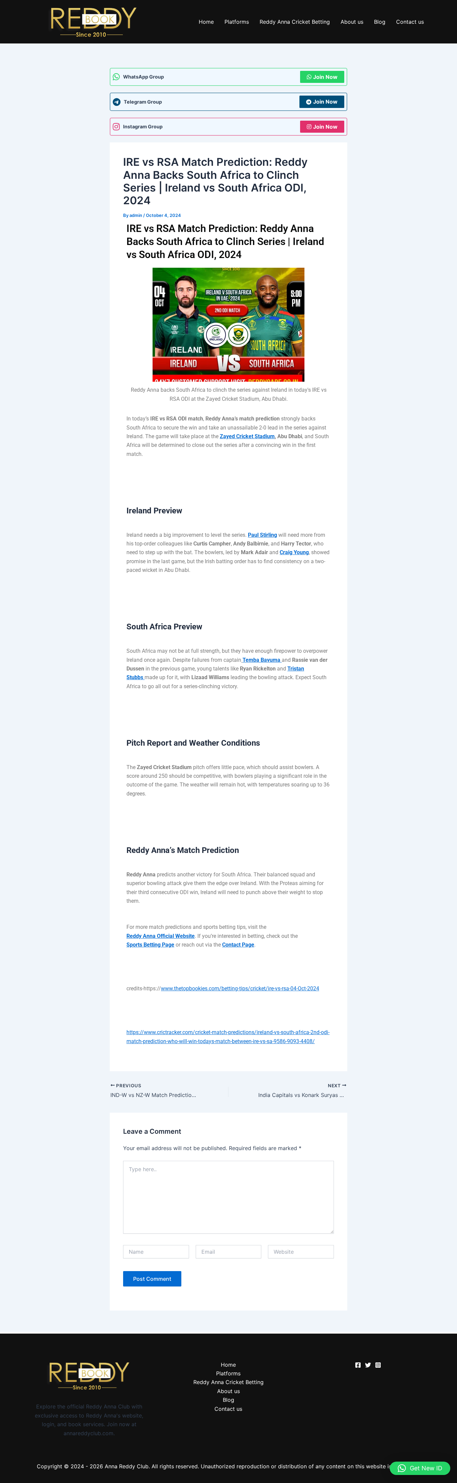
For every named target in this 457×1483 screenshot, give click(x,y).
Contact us (410, 21)
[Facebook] (358, 1365)
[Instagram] (378, 1365)
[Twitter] (368, 1365)
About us (352, 21)
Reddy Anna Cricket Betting (295, 21)
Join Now (325, 77)
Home (206, 21)
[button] (420, 1468)
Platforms (236, 21)
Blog (379, 21)
